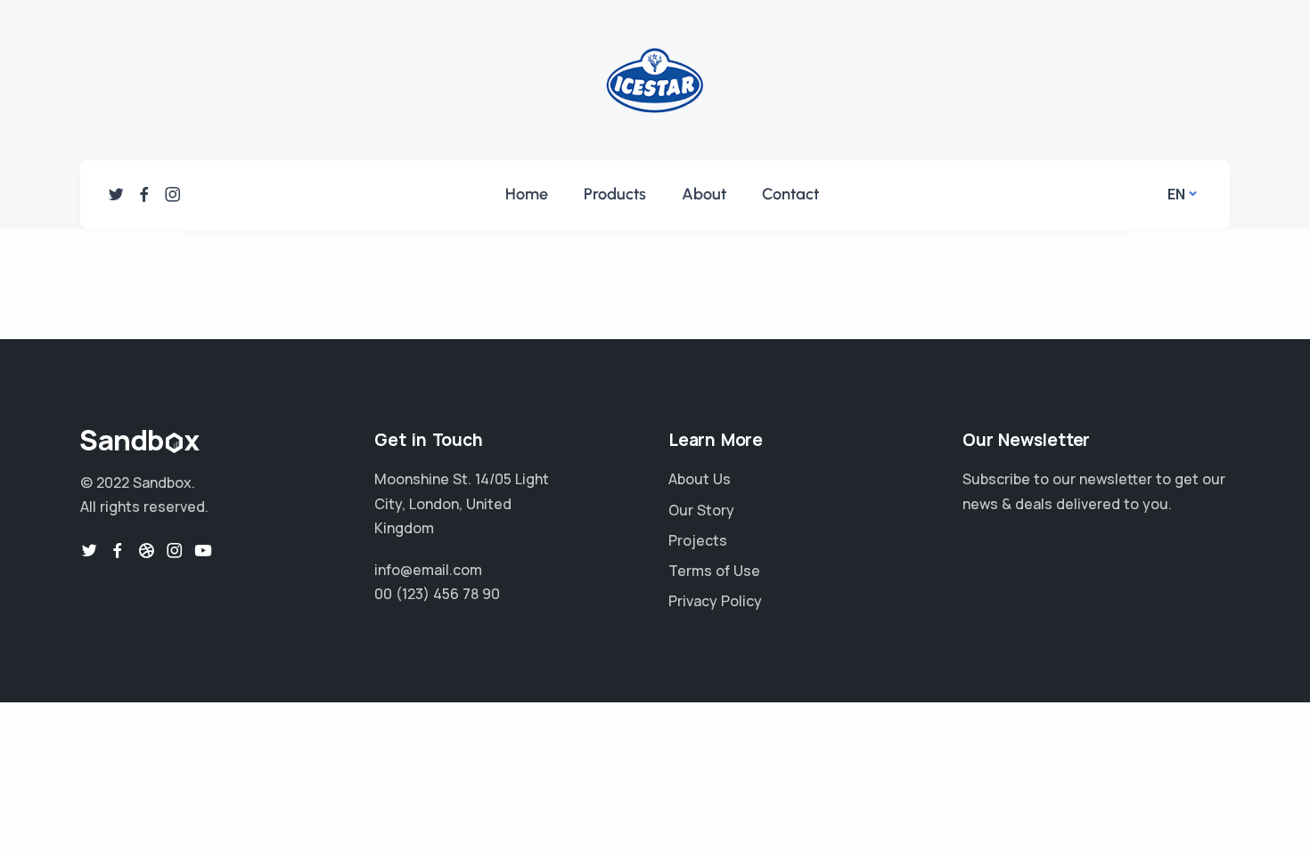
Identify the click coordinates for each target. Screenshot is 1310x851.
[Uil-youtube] (203, 550)
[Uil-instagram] (173, 194)
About (704, 194)
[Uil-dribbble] (146, 550)
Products (615, 194)
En (1176, 194)
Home (526, 194)
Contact (790, 194)
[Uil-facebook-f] (144, 194)
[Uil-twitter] (116, 194)
